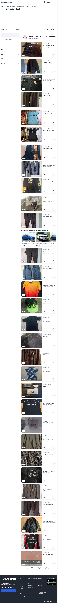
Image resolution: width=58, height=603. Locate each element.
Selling (29, 583)
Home (7, 6)
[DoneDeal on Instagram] (13, 587)
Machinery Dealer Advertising (42, 593)
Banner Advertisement (42, 590)
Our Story (41, 580)
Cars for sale (22, 580)
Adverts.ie (22, 599)
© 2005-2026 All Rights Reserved (50, 601)
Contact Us (30, 587)
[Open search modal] (42, 2)
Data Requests (31, 589)
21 (45, 568)
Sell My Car (22, 586)
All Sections (12, 6)
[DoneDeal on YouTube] (8, 587)
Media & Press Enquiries (42, 582)
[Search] (2, 39)
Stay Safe (30, 585)
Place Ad (48, 2)
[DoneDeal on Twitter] (5, 587)
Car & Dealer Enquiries (41, 587)
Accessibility (30, 592)
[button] (10, 45)
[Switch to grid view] (47, 29)
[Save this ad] (54, 55)
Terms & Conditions (16, 601)
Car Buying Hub (22, 593)
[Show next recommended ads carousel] (55, 230)
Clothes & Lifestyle (20, 6)
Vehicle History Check (23, 589)
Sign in (8, 590)
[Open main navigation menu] (55, 2)
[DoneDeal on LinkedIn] (11, 587)
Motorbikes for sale (22, 582)
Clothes (27, 6)
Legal (2, 601)
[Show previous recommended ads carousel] (53, 230)
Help (29, 580)
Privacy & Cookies (7, 601)
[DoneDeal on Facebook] (3, 587)
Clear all (17, 29)
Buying (29, 581)
